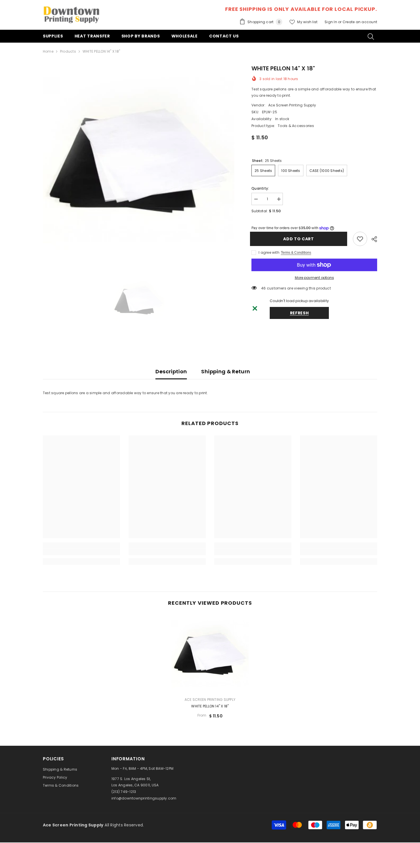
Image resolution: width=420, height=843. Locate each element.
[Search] (371, 36)
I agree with (269, 252)
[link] (360, 239)
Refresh (299, 313)
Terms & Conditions (296, 253)
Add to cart (300, 239)
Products (68, 51)
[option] (139, 160)
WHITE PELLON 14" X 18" (210, 706)
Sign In (331, 21)
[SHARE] (372, 239)
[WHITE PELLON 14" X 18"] (210, 653)
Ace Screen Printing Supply (292, 105)
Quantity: (260, 188)
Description (171, 371)
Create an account (360, 21)
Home (48, 51)
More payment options (314, 277)
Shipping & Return (225, 371)
